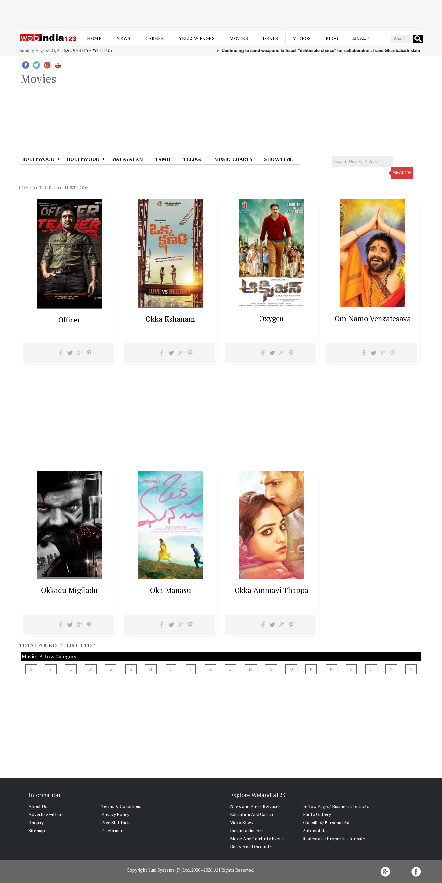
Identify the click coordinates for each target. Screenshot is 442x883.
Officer (69, 320)
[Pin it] (89, 355)
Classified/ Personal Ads (327, 822)
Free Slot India (116, 822)
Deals (270, 38)
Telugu (193, 159)
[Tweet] (70, 355)
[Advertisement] (221, 15)
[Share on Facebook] (61, 355)
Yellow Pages (197, 38)
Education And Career (252, 814)
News (123, 38)
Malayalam (127, 159)
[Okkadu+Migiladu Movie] (69, 577)
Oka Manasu (170, 590)
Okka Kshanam (170, 319)
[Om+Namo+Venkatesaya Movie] (372, 305)
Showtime (279, 159)
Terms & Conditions (121, 806)
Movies (238, 38)
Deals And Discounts (251, 847)
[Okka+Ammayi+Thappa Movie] (271, 577)
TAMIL (163, 159)
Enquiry (36, 822)
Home (94, 38)
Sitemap (36, 830)
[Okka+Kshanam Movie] (170, 305)
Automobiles (316, 830)
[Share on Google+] (79, 355)
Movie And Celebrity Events (258, 838)
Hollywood (83, 159)
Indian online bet (246, 830)
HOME (25, 188)
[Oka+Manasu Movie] (170, 577)
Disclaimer (112, 830)
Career (154, 38)
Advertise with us (89, 50)
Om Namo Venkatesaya (373, 318)
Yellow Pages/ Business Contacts (336, 806)
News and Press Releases (255, 806)
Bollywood (38, 159)
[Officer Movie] (69, 306)
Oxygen (271, 318)
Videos (302, 38)
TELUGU (47, 188)
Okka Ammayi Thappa (271, 590)
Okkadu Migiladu (69, 590)
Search (402, 172)
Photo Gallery (317, 814)
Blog (332, 38)
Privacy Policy (115, 814)
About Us (37, 806)
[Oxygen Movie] (271, 305)
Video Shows (243, 822)
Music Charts (233, 159)
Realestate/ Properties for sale (334, 838)
